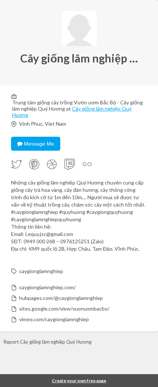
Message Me (38, 144)
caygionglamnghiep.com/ (47, 287)
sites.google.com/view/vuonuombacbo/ (64, 308)
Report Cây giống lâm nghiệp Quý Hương (47, 342)
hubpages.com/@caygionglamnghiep (61, 298)
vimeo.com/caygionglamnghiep (54, 319)
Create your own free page (79, 380)
